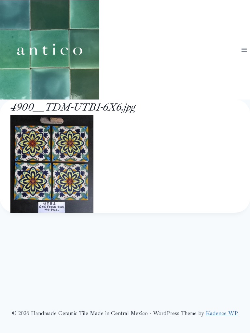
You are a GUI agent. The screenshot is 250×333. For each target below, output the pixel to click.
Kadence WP (222, 313)
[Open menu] (244, 50)
